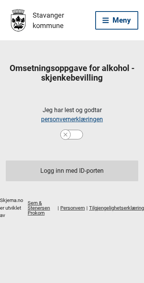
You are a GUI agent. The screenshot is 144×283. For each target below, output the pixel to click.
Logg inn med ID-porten (72, 170)
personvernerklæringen (72, 119)
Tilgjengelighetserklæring (116, 207)
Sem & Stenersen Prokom (39, 207)
